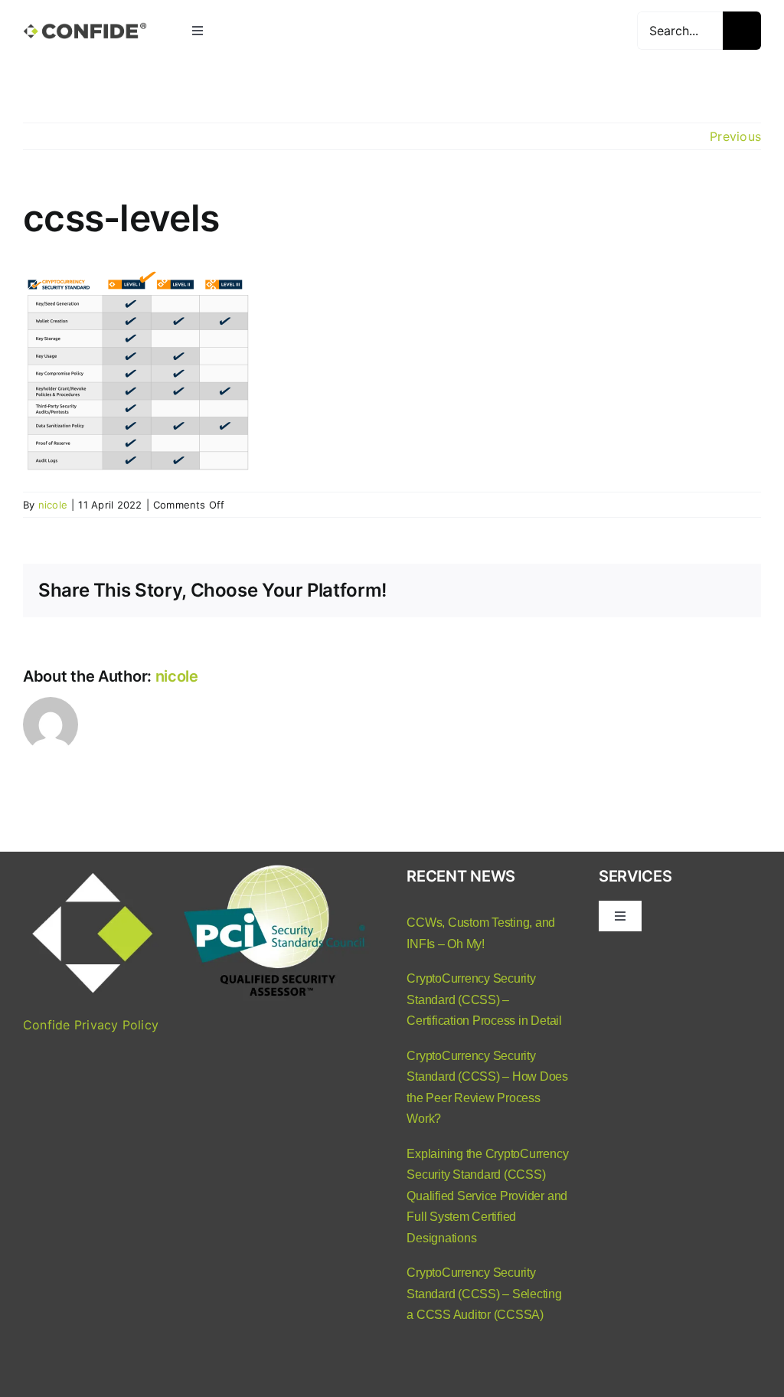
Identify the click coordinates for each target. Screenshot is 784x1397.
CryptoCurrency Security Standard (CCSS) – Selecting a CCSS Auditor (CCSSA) (484, 1293)
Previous (735, 136)
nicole (52, 505)
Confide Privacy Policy (90, 1024)
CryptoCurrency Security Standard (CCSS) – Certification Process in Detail (484, 999)
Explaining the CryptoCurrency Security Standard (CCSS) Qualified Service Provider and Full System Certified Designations (487, 1196)
